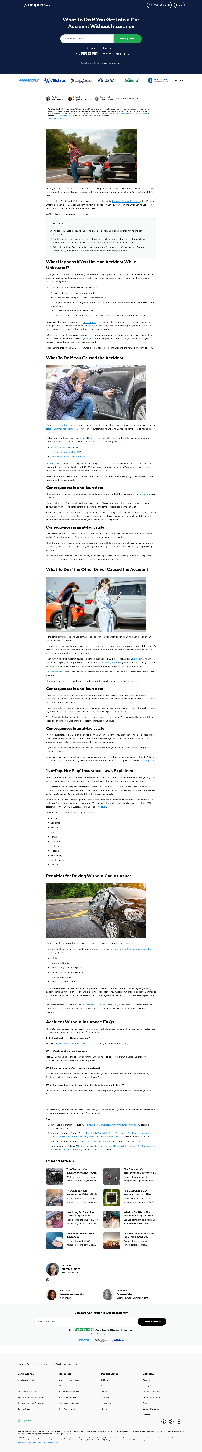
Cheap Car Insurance (26, 1386)
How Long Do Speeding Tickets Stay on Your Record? (80, 1214)
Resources (47, 1364)
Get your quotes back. (110, 63)
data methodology (65, 115)
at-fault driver (65, 425)
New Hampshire (54, 463)
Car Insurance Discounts (69, 1403)
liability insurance (97, 438)
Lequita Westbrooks (82, 100)
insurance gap (94, 1004)
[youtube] (179, 1421)
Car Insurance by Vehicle (69, 1386)
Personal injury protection (63, 452)
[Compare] (37, 5)
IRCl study (101, 806)
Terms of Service (23, 1442)
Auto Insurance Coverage (70, 1380)
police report (89, 322)
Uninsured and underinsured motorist (69, 456)
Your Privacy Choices (50, 1442)
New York (105, 1397)
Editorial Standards (151, 1409)
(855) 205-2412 (161, 5)
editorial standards (140, 113)
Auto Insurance (33, 1364)
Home (20, 1364)
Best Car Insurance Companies (30, 1397)
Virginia (104, 1409)
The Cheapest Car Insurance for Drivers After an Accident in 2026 (81, 1171)
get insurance (89, 338)
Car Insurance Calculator (69, 1391)
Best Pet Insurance (67, 1409)
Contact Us (147, 1415)
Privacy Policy (148, 1386)
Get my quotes (125, 38)
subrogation (148, 760)
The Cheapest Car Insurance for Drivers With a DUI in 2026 (82, 1192)
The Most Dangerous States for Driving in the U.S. (140, 1235)
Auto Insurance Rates (26, 1380)
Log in (179, 5)
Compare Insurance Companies (30, 1403)
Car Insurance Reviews (69, 1397)
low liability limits (108, 662)
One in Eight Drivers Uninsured (95, 1141)
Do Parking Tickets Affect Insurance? (80, 1235)
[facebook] (163, 1421)
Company (148, 1373)
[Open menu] (19, 4)
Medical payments (59, 447)
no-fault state (145, 494)
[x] (171, 1421)
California (105, 1380)
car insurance (68, 188)
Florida (104, 1391)
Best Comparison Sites (27, 1391)
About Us (147, 1380)
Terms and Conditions (152, 1397)
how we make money (117, 113)
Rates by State (23, 1409)
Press (145, 1403)
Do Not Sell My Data (151, 1391)
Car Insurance (25, 1373)
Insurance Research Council (126, 201)
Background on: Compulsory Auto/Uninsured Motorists (110, 1125)
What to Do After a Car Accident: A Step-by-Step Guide (138, 1214)
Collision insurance (55, 671)
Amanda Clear (106, 100)
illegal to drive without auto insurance (72, 1043)
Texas (103, 1386)
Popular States (109, 1373)
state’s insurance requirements (61, 428)
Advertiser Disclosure (56, 119)
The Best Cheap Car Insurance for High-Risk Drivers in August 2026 (137, 1192)
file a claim (137, 659)
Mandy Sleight (58, 100)
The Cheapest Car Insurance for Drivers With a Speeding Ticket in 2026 (140, 1171)
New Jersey (106, 1403)
